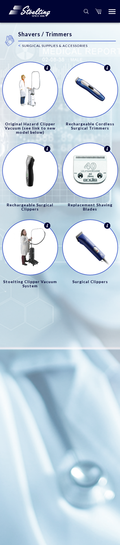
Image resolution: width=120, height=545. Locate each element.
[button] (98, 11)
